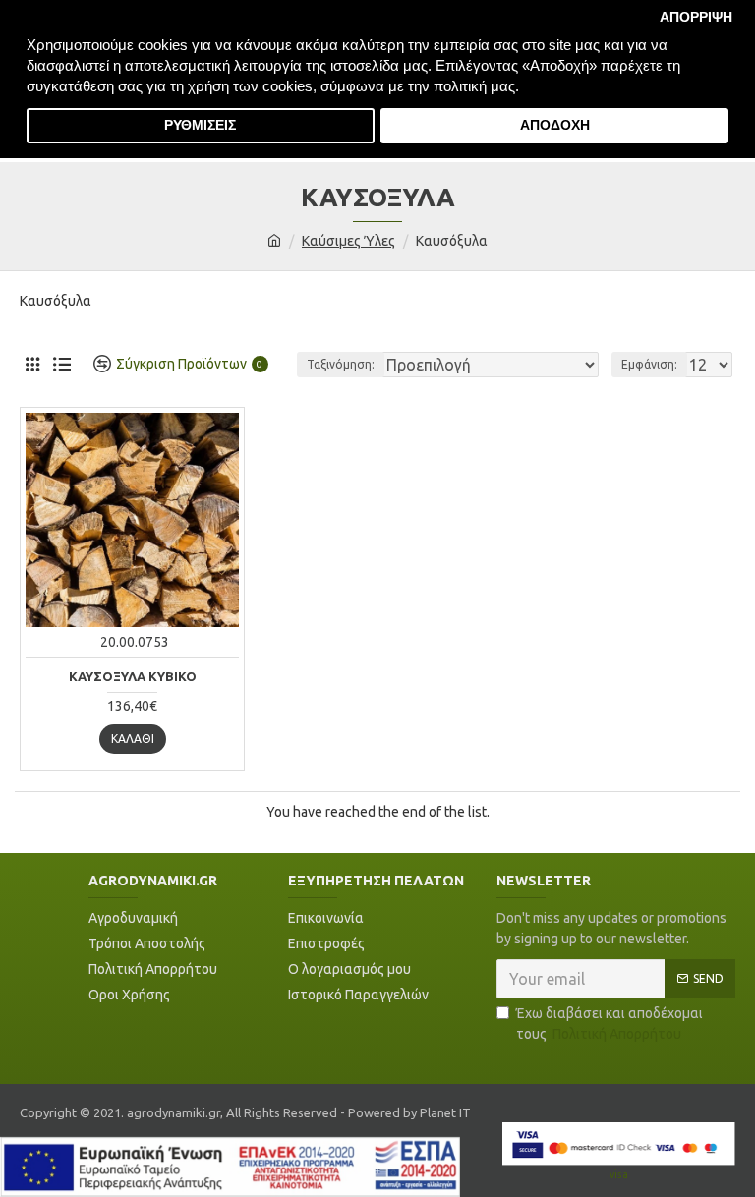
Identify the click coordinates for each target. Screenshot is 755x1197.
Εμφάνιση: (649, 364)
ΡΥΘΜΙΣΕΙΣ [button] (200, 125)
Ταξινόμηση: (341, 364)
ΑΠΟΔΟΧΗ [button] (555, 125)
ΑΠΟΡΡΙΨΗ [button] (696, 17)
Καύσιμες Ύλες (348, 241)
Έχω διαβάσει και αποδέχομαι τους (609, 1023)
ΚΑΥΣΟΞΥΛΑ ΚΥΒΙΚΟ (133, 676)
